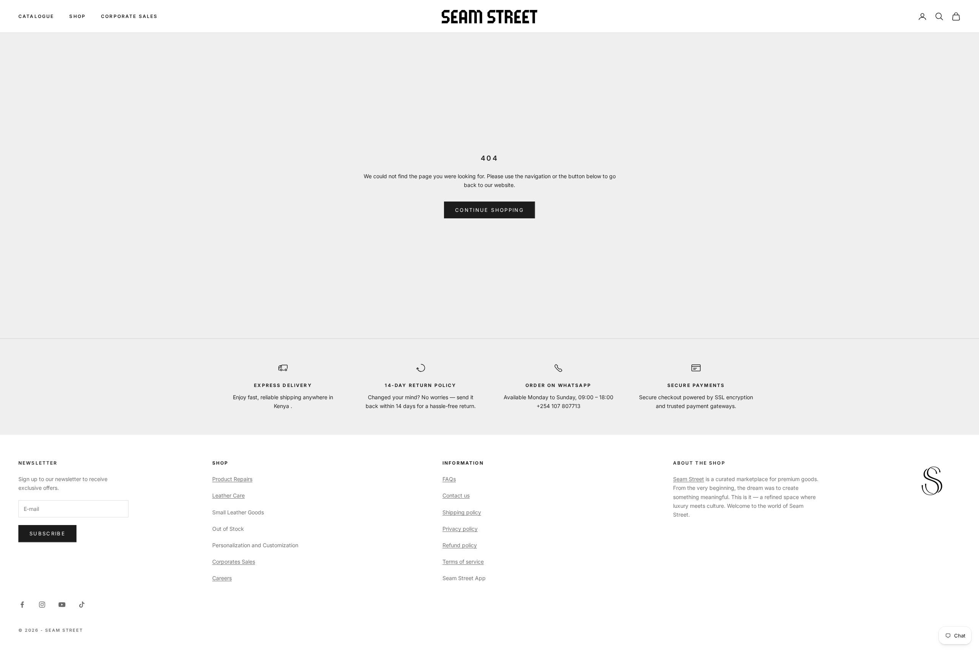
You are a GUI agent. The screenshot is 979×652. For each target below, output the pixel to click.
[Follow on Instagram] (42, 604)
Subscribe (47, 533)
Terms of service (463, 561)
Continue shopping (489, 210)
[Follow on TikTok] (82, 604)
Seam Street (688, 479)
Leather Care (228, 495)
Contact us (456, 495)
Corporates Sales (233, 561)
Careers (222, 578)
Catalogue (36, 16)
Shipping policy (461, 512)
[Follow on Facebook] (22, 604)
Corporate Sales (129, 16)
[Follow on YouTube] (62, 604)
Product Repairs (232, 479)
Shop (77, 16)
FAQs (449, 479)
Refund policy (459, 545)
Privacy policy (460, 528)
